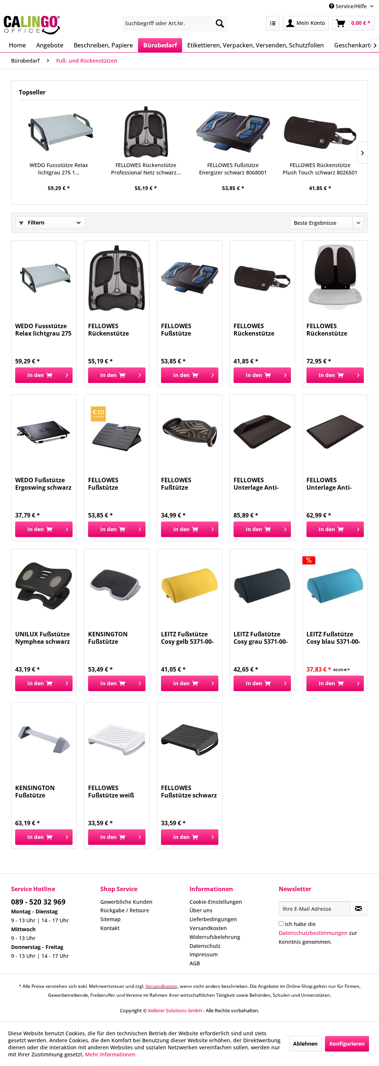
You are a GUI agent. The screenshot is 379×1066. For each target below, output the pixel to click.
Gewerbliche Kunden (126, 901)
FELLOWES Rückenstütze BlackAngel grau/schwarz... (329, 329)
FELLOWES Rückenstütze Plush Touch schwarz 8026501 (320, 168)
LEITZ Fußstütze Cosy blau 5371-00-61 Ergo (333, 637)
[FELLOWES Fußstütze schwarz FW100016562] (189, 739)
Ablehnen (305, 1043)
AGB (195, 963)
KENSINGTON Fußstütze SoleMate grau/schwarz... (111, 637)
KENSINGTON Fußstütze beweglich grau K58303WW (37, 791)
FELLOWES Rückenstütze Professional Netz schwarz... (146, 168)
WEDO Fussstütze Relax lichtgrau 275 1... (59, 168)
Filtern (35, 222)
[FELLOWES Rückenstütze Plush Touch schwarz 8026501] (320, 132)
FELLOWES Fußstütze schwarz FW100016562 (189, 791)
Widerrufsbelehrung (215, 936)
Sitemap (110, 919)
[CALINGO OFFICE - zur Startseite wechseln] (32, 25)
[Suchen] (220, 23)
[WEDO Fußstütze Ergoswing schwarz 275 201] (44, 432)
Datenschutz (205, 945)
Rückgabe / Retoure (124, 910)
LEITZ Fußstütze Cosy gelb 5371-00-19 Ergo (187, 637)
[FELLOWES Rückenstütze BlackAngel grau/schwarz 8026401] (335, 277)
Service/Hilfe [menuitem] (351, 6)
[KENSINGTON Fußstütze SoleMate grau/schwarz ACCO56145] (116, 586)
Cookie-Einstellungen (216, 901)
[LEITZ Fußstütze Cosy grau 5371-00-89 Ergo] (262, 586)
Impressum (204, 954)
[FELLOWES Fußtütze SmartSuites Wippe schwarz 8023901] (189, 432)
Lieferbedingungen (213, 919)
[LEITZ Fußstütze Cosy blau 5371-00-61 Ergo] (335, 586)
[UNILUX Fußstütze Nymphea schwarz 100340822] (44, 586)
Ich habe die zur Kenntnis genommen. (318, 932)
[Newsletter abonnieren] (359, 908)
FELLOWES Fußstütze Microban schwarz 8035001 (115, 483)
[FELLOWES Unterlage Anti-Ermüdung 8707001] (335, 432)
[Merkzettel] (272, 23)
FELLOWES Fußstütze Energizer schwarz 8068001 (233, 168)
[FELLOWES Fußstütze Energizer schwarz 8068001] (233, 132)
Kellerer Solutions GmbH (175, 1010)
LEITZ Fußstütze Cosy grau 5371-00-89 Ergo (261, 637)
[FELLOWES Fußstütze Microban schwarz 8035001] (116, 432)
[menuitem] (175, 23)
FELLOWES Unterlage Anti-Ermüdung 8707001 (334, 483)
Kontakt (110, 928)
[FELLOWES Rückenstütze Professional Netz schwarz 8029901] (146, 132)
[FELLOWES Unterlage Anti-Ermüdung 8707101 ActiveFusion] (262, 432)
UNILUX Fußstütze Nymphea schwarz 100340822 (42, 637)
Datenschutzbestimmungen (313, 932)
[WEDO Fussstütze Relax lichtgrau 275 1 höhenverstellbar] (59, 132)
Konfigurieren (347, 1043)
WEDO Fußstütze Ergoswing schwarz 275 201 (43, 483)
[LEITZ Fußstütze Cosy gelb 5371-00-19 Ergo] (189, 586)
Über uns (201, 910)
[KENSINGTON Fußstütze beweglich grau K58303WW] (44, 739)
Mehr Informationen (110, 1054)
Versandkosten (208, 928)
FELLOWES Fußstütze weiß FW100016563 (111, 791)
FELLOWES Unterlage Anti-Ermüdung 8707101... (256, 483)
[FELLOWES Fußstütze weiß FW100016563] (116, 739)
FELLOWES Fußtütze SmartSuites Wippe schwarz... (189, 483)
